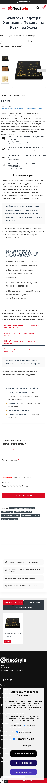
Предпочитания (25, 738)
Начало (3, 35)
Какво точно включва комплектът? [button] (22, 586)
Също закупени (34, 603)
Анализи (31, 725)
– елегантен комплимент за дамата (20, 334)
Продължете (22, 495)
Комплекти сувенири (26, 35)
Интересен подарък (30, 515)
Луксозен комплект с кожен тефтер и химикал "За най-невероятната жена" (13, 634)
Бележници (7, 512)
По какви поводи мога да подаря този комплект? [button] (24, 570)
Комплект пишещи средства (22, 508)
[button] (16, 70)
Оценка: (5, 482)
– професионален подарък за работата (20, 350)
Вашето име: (7, 450)
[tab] (23, 562)
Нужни (17, 725)
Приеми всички (23, 771)
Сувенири (12, 35)
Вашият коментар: (10, 460)
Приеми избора (24, 762)
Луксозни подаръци (10, 515)
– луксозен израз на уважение (19, 342)
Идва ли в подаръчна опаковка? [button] (21, 578)
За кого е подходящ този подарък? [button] (23, 562)
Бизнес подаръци (9, 519)
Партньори (24, 745)
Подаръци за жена (23, 512)
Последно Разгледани (13, 603)
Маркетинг (25, 732)
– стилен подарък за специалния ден (22, 326)
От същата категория (23, 607)
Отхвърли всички (23, 753)
